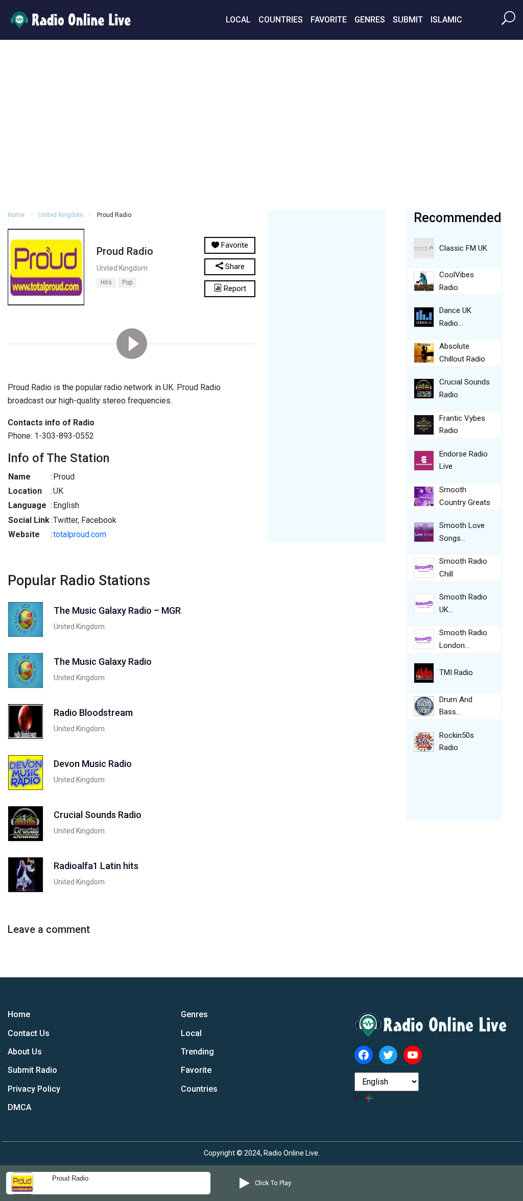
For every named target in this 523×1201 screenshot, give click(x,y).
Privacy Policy (34, 1089)
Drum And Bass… (455, 706)
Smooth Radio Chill (463, 568)
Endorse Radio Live (463, 460)
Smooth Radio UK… (463, 603)
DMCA (19, 1107)
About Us (25, 1051)
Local (238, 20)
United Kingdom (60, 215)
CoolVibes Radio (456, 281)
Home (16, 215)
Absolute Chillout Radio (462, 353)
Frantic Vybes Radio (462, 425)
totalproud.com (79, 534)
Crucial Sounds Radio (464, 388)
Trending (197, 1051)
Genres (369, 20)
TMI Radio (456, 672)
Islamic (446, 20)
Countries (280, 20)
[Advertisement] (261, 123)
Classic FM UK (463, 248)
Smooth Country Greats (464, 496)
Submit (408, 20)
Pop (127, 282)
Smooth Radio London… (463, 639)
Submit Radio (32, 1070)
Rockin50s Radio (456, 742)
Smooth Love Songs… (462, 532)
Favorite (329, 20)
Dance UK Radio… (455, 317)
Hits (106, 282)
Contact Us (29, 1033)
